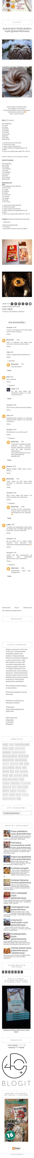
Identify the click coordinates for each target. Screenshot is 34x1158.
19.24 (14, 429)
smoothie (5, 794)
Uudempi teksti (6, 607)
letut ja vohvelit (18, 775)
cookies (5, 748)
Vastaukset (11, 360)
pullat (19, 786)
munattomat (21, 311)
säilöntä (18, 794)
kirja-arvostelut (24, 771)
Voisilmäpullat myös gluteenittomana (20, 908)
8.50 (22, 441)
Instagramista (10, 720)
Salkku (9, 524)
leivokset (5, 775)
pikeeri (14, 786)
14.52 (18, 340)
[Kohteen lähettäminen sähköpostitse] (3, 309)
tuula (8, 415)
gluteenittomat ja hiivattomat (18, 752)
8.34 (18, 479)
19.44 (11, 415)
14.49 (14, 327)
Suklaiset (5, 744)
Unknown (9, 466)
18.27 (11, 377)
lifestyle (25, 775)
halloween (5, 763)
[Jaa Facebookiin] (9, 309)
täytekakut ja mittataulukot (9, 798)
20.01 (11, 352)
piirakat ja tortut (6, 786)
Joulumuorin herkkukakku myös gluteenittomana (19, 922)
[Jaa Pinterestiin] (12, 309)
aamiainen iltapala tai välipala (22, 744)
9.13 (22, 364)
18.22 (22, 568)
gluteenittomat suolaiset (21, 759)
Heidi (8, 377)
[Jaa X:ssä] (7, 309)
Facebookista (10, 722)
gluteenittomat (6, 752)
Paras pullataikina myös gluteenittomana (21, 832)
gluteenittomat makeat (8, 759)
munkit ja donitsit (15, 783)
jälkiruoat (18, 767)
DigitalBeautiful (20, 1154)
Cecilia (13, 388)
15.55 (12, 524)
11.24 (14, 538)
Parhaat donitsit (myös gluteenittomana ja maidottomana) (21, 950)
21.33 (17, 388)
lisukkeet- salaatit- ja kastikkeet (10, 779)
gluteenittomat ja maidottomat (9, 756)
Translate (21, 1047)
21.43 (14, 552)
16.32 (14, 466)
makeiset (21, 779)
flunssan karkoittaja (20, 748)
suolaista (12, 794)
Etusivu (17, 607)
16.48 (22, 506)
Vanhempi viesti (27, 607)
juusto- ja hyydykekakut (8, 767)
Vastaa (8, 334)
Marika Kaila (10, 340)
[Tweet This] (16, 304)
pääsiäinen (5, 790)
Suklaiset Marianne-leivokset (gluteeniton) (21, 881)
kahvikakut (15, 311)
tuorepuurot (25, 794)
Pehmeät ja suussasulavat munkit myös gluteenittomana (21, 845)
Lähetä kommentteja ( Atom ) (13, 610)
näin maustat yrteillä (25, 783)
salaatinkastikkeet (21, 790)
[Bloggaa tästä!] (5, 309)
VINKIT (11, 744)
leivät (11, 775)
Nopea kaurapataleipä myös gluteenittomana (21, 858)
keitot (17, 771)
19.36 (14, 493)
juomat (26, 763)
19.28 (14, 405)
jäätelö (24, 767)
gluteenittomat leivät (23, 756)
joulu (10, 311)
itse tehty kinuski (14, 763)
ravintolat (13, 790)
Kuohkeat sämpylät (19, 868)
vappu (18, 798)
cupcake (11, 748)
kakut (12, 771)
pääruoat (25, 786)
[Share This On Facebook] (12, 304)
